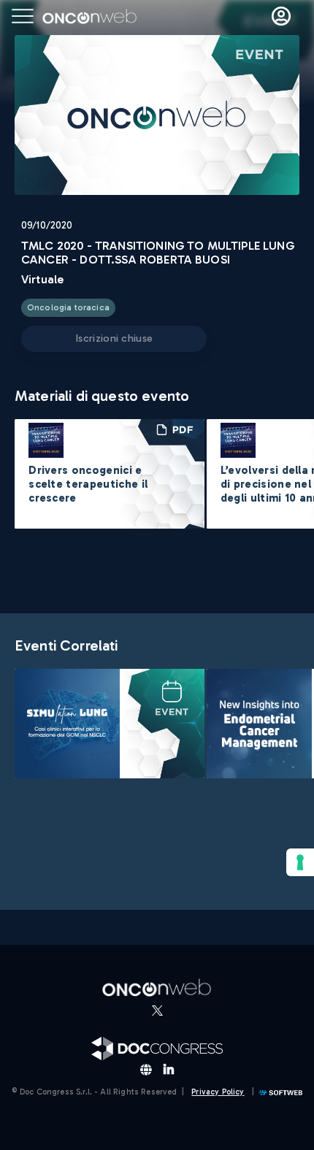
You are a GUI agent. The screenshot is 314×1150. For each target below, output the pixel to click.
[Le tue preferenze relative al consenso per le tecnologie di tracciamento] (300, 862)
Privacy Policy (217, 1092)
